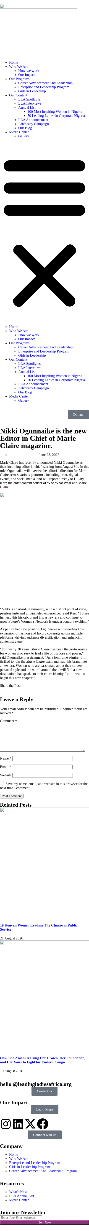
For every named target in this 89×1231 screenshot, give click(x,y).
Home (13, 62)
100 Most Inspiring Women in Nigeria (54, 111)
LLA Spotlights (29, 99)
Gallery (23, 136)
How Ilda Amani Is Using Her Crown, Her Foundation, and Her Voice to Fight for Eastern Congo (42, 1060)
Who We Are (18, 66)
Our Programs (19, 79)
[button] (44, 231)
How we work (28, 71)
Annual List (26, 107)
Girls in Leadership (32, 91)
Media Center (19, 132)
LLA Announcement (33, 120)
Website (5, 775)
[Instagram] (5, 1124)
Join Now (45, 1222)
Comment (8, 721)
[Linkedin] (18, 1124)
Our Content (18, 95)
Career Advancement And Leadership (45, 83)
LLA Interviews (29, 103)
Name (5, 758)
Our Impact (26, 75)
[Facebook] (42, 1124)
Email (5, 767)
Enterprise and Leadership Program (43, 87)
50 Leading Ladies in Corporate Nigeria (56, 116)
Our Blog (25, 128)
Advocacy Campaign (33, 124)
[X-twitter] (30, 1124)
